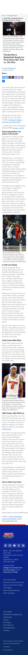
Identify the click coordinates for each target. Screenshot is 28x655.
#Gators (19, 120)
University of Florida (10, 572)
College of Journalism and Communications (12, 569)
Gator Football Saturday (11, 590)
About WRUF (7, 612)
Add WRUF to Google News (12, 614)
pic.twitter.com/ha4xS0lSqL (11, 122)
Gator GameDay (8, 593)
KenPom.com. (7, 429)
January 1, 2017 (18, 128)
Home (3, 15)
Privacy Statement (8, 650)
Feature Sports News (9, 518)
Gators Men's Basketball (12, 519)
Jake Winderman (10, 68)
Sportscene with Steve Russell (13, 582)
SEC (16, 521)
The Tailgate (7, 588)
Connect (6, 620)
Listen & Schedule (9, 580)
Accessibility (6, 646)
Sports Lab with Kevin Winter (13, 585)
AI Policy (6, 630)
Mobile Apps (7, 617)
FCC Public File (8, 625)
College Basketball (12, 15)
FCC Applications (9, 628)
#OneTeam (12, 120)
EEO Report (7, 622)
